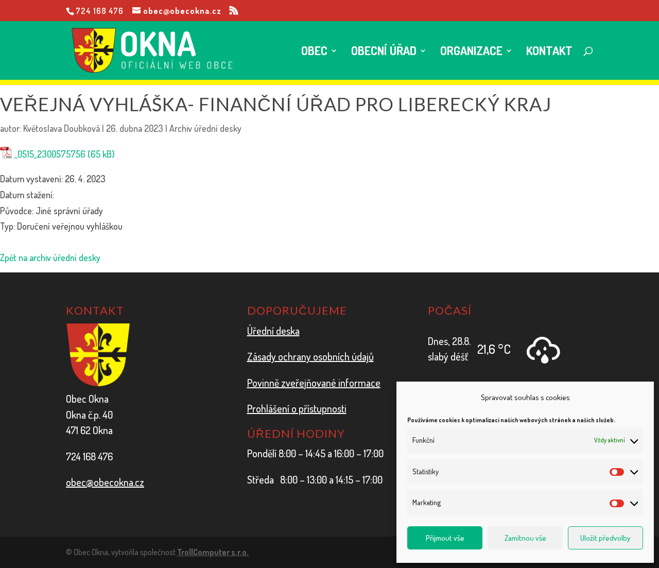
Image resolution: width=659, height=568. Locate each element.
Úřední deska (273, 330)
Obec (314, 52)
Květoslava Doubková (61, 128)
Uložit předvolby (605, 538)
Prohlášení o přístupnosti (296, 408)
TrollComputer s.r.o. (213, 552)
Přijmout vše (445, 538)
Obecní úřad (384, 52)
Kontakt (549, 52)
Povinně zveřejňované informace (313, 382)
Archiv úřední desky (205, 128)
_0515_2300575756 (49, 154)
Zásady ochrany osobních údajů (310, 356)
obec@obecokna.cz (105, 482)
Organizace (471, 52)
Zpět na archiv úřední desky (50, 257)
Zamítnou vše (525, 538)
